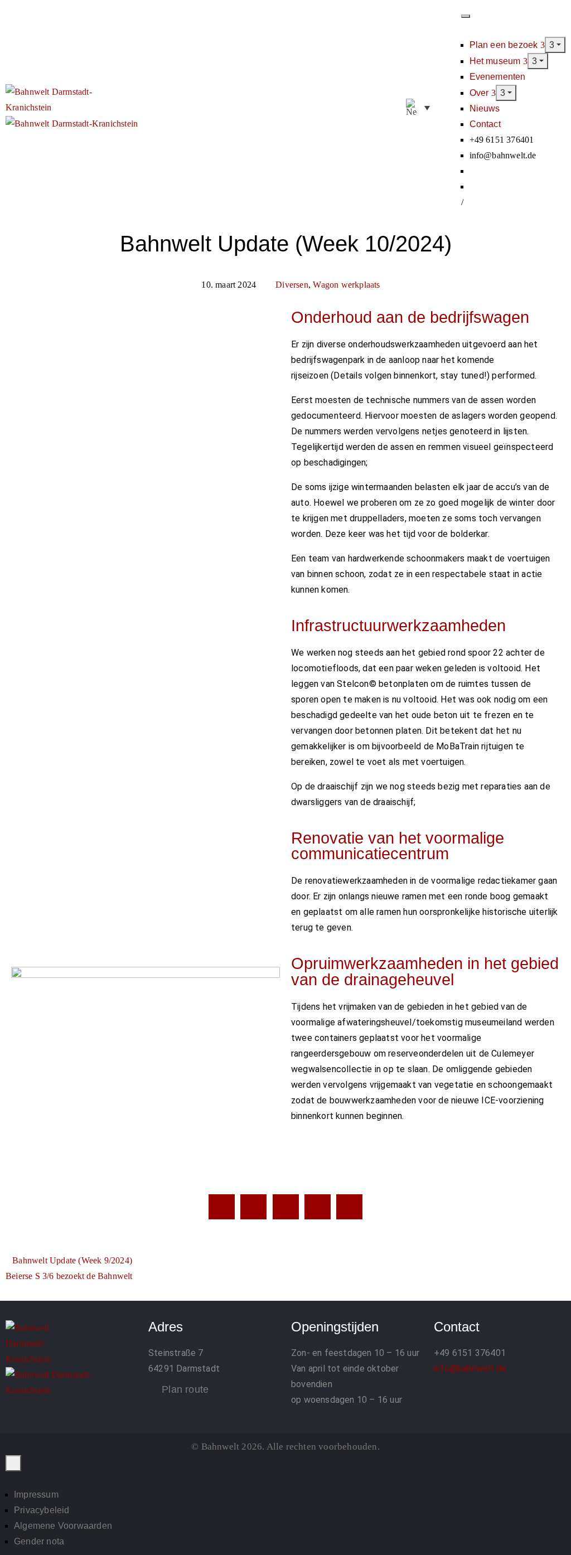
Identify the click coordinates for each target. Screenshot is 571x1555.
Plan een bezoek (505, 45)
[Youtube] (503, 1390)
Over (480, 93)
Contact (485, 124)
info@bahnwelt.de (470, 1368)
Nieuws (485, 108)
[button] (449, 108)
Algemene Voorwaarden (63, 1525)
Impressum (36, 1494)
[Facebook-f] (448, 1390)
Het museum (496, 61)
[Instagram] (476, 1390)
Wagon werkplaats (346, 284)
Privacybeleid (42, 1510)
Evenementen (498, 76)
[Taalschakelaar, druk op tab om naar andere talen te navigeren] (418, 107)
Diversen (291, 284)
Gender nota (39, 1541)
